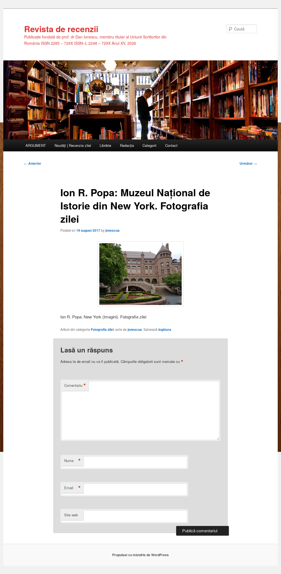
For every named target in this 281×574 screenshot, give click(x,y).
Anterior (32, 163)
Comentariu (75, 385)
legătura (164, 329)
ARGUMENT (36, 145)
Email (72, 487)
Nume (72, 460)
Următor (248, 163)
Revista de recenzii (61, 29)
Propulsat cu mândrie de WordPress (140, 554)
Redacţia (127, 145)
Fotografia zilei (102, 329)
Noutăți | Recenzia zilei (73, 145)
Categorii (149, 145)
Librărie (105, 145)
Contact (171, 145)
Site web (71, 514)
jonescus (112, 230)
